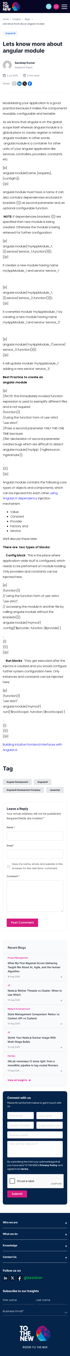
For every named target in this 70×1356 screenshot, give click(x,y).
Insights (17, 19)
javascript (55, 790)
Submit (17, 1194)
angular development (17, 782)
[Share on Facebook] (30, 83)
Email (11, 845)
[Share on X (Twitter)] (24, 83)
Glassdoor (33, 1278)
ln (5, 1278)
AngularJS (10, 33)
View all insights (17, 1080)
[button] (49, 6)
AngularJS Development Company (23, 790)
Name (11, 827)
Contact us (56, 6)
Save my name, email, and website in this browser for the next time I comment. (37, 866)
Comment (13, 876)
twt (12, 1278)
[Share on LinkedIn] (19, 83)
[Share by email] (14, 83)
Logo (12, 6)
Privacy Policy (48, 1165)
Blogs (27, 19)
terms (24, 1169)
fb (19, 1278)
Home (6, 19)
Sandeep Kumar (25, 62)
